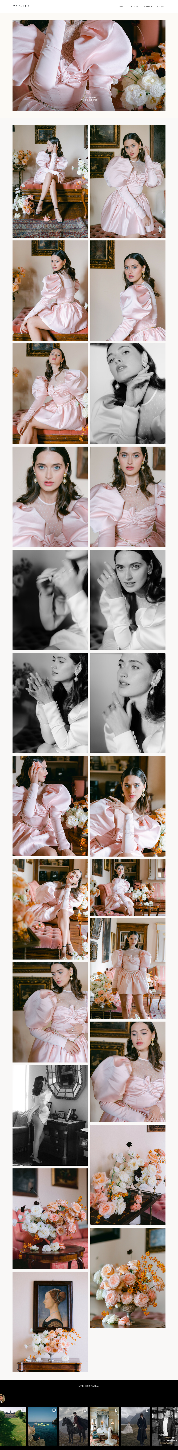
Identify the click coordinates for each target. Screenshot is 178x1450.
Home (121, 6)
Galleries (148, 6)
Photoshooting (89, 97)
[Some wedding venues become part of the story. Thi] (104, 1426)
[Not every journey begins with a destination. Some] (73, 1426)
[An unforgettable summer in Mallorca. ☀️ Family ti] (42, 1426)
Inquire (161, 6)
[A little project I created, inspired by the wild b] (135, 1426)
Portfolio (134, 6)
